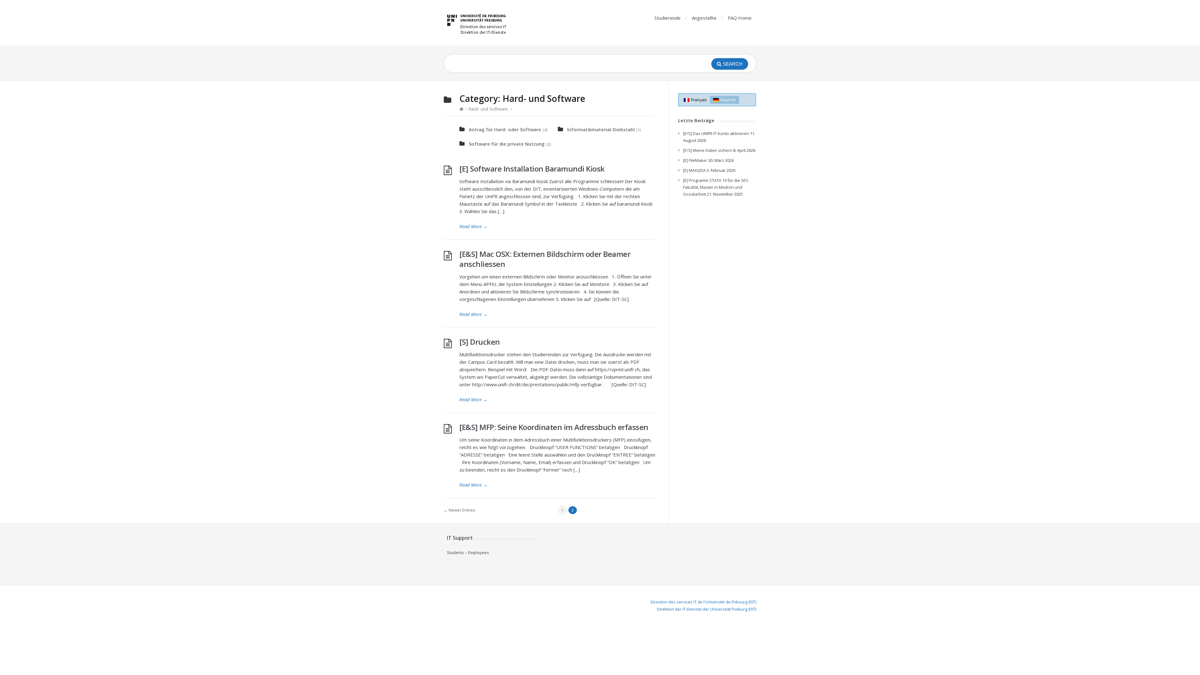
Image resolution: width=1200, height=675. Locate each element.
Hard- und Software (488, 109)
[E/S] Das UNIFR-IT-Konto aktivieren (716, 133)
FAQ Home (740, 18)
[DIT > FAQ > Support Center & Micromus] (478, 23)
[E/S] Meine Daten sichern (707, 150)
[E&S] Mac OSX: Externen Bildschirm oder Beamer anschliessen (544, 259)
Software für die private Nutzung (507, 144)
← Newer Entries (459, 510)
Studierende (667, 18)
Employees (478, 552)
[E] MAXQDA (694, 170)
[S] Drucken (479, 342)
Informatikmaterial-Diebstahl (601, 129)
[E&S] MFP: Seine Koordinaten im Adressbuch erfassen (553, 427)
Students (455, 552)
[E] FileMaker (695, 160)
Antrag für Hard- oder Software (505, 129)
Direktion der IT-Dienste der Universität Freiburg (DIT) (706, 609)
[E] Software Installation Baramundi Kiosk (532, 168)
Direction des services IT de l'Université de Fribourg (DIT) (703, 602)
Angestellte (704, 18)
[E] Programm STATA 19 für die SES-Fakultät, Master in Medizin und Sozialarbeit (716, 187)
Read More (473, 226)
